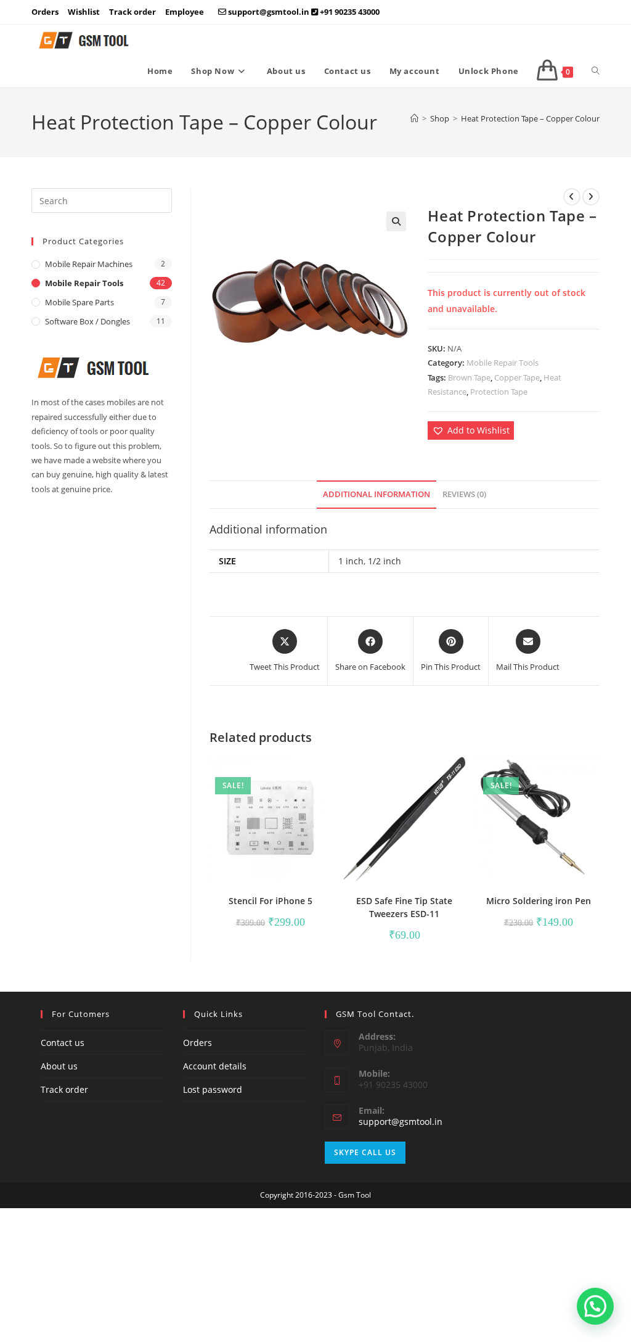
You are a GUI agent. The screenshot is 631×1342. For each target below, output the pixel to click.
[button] (396, 221)
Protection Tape (498, 391)
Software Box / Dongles (87, 321)
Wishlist (84, 11)
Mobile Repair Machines (88, 264)
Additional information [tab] (376, 494)
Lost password (212, 1089)
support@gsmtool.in (400, 1121)
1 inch (351, 561)
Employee (184, 11)
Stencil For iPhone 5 (270, 901)
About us (59, 1066)
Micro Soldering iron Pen (538, 901)
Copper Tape (517, 377)
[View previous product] (571, 196)
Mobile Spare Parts (79, 302)
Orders (45, 11)
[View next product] (591, 196)
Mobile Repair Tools (502, 362)
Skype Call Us (365, 1152)
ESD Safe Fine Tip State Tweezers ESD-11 (404, 907)
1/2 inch (384, 561)
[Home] (414, 118)
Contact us (62, 1042)
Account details (214, 1066)
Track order (132, 11)
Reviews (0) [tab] (464, 494)
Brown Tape (469, 377)
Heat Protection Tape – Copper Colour (530, 118)
